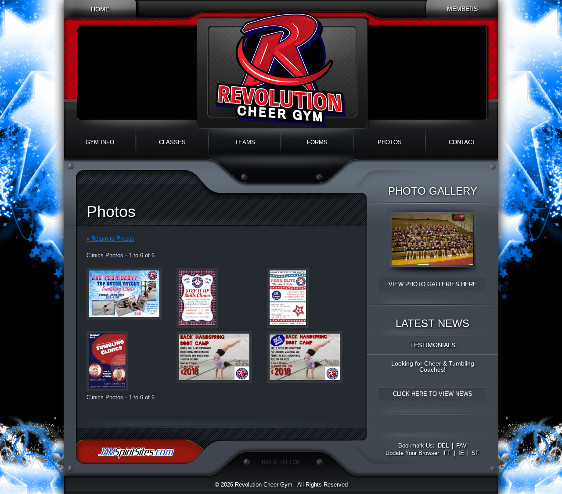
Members (462, 8)
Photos (390, 142)
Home (100, 9)
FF (447, 453)
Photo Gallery (432, 191)
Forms (317, 142)
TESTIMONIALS (432, 344)
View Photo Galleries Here (433, 284)
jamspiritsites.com (140, 452)
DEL (443, 445)
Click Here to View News (432, 394)
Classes (172, 142)
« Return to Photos (110, 238)
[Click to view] (432, 274)
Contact (462, 142)
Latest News (432, 323)
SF (475, 453)
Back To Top (281, 462)
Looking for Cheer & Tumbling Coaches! (432, 366)
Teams (245, 142)
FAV (461, 445)
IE (461, 453)
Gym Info (100, 142)
